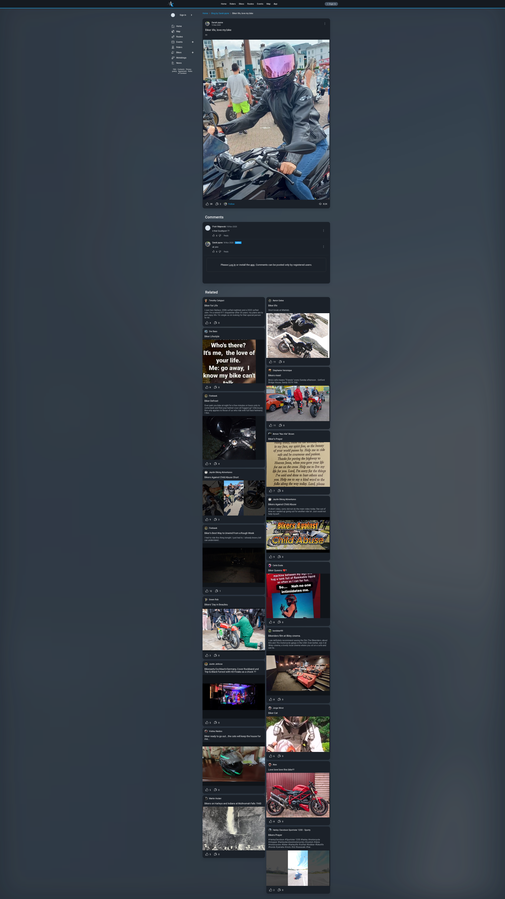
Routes (250, 4)
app (252, 264)
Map (268, 4)
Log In (232, 264)
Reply (226, 236)
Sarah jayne (217, 242)
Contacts (181, 69)
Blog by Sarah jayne (220, 13)
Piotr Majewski (219, 226)
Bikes (241, 4)
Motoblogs (181, 57)
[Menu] (324, 23)
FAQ (174, 69)
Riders (233, 4)
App (275, 4)
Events (260, 4)
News (179, 63)
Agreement (182, 71)
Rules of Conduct (185, 72)
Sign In (332, 4)
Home (223, 4)
